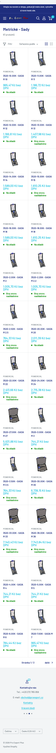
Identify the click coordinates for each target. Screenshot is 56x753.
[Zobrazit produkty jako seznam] (51, 44)
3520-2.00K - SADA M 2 (13, 279)
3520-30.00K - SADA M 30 (41, 483)
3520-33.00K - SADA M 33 (13, 535)
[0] (50, 18)
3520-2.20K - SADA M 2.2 (41, 279)
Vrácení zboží (28, 707)
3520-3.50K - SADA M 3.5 (13, 483)
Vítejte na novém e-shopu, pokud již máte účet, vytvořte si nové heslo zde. (28, 9)
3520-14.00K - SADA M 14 (13, 178)
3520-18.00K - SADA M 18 (41, 230)
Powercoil (8, 71)
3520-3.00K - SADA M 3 (41, 434)
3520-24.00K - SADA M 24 (41, 382)
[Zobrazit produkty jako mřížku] (46, 44)
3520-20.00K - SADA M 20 (41, 331)
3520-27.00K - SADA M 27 (13, 434)
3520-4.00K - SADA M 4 (13, 586)
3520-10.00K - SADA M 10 (13, 77)
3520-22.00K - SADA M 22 (13, 382)
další (47, 662)
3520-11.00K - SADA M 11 (41, 77)
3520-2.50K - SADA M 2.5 (13, 331)
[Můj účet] (44, 18)
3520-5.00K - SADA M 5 (41, 586)
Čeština (8, 731)
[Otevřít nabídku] (4, 18)
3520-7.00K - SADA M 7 (42, 635)
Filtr (10, 44)
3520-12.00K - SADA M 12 (13, 126)
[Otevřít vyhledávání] (38, 18)
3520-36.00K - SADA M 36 (41, 535)
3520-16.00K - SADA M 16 (13, 230)
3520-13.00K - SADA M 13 (41, 126)
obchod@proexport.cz (32, 697)
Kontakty (28, 702)
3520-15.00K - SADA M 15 (41, 178)
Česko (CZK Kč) (28, 731)
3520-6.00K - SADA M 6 (13, 635)
